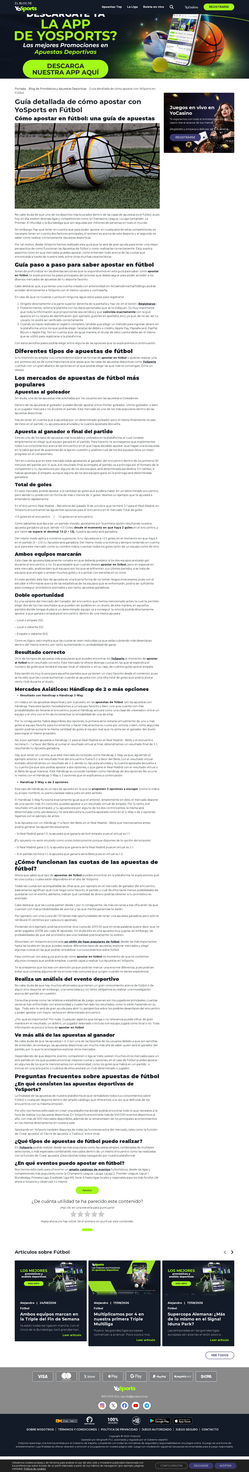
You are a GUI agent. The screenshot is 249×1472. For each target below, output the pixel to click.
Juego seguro (187, 1429)
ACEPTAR (225, 1465)
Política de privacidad (119, 1429)
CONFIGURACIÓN (171, 1465)
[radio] (73, 1214)
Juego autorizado (157, 1429)
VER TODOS (220, 1355)
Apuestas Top (112, 6)
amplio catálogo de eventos (89, 1169)
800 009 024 (110, 1396)
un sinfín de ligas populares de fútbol (91, 941)
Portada (20, 88)
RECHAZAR (201, 1465)
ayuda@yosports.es (134, 1396)
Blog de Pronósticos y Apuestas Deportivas (57, 88)
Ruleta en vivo (153, 6)
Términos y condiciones (77, 1429)
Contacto (210, 1429)
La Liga (132, 6)
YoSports (149, 361)
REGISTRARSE (185, 137)
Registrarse (219, 6)
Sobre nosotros (40, 1429)
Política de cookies (35, 1468)
